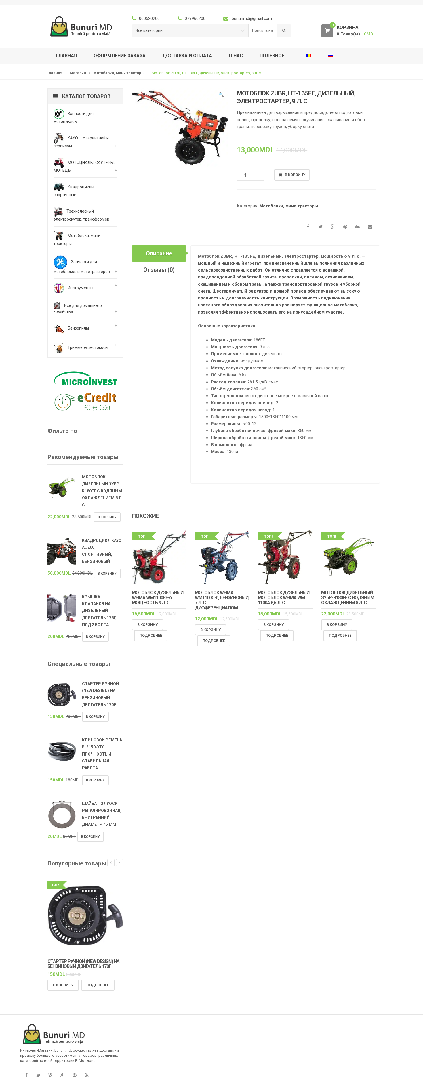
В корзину (295, 175)
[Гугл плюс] (62, 1075)
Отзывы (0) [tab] (159, 269)
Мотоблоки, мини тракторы (118, 73)
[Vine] (50, 1075)
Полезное (272, 55)
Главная (66, 55)
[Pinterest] (74, 1075)
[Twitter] (38, 1075)
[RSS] (86, 1075)
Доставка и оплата (187, 55)
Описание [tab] (159, 253)
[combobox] (263, 30)
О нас (236, 55)
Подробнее (151, 635)
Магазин (78, 73)
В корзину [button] (147, 624)
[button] (221, 95)
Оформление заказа (120, 55)
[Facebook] (26, 1075)
